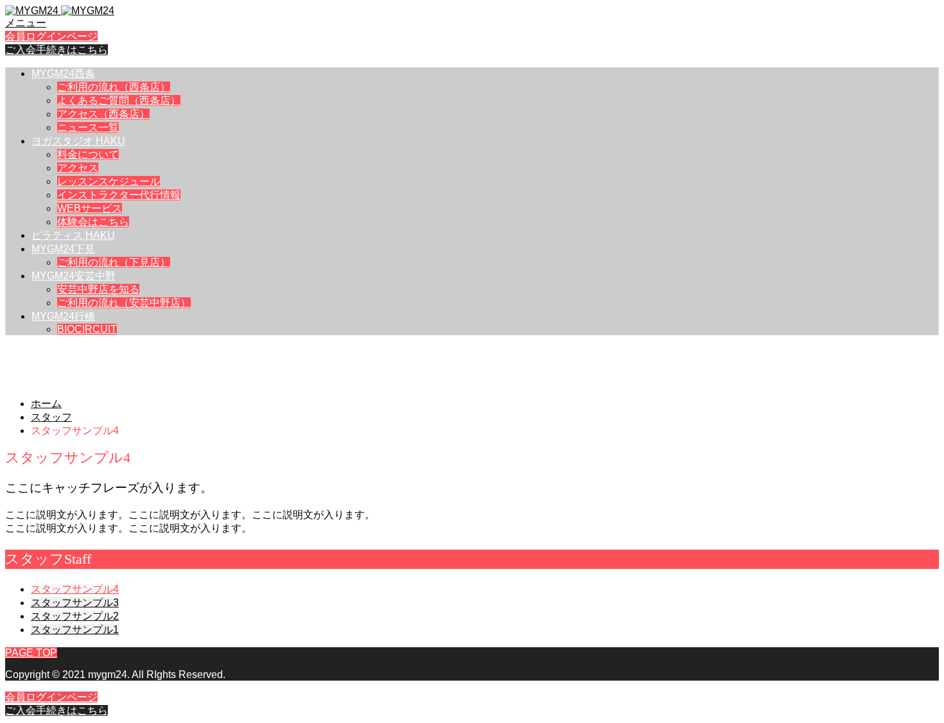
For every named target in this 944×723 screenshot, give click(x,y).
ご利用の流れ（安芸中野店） (124, 302)
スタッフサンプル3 (75, 602)
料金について (88, 154)
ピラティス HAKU (73, 235)
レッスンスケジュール (108, 181)
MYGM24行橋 (63, 316)
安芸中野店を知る (98, 289)
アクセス (77, 167)
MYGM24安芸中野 (73, 275)
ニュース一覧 (88, 127)
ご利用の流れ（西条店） (113, 87)
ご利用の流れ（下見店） (113, 262)
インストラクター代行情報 (118, 194)
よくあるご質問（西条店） (118, 100)
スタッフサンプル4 (75, 589)
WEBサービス (89, 208)
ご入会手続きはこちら (56, 49)
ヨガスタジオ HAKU (78, 140)
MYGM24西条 (63, 73)
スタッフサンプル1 (75, 629)
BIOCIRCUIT (87, 329)
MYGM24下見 (63, 248)
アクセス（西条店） (103, 114)
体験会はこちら (93, 221)
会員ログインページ (51, 36)
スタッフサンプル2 (75, 616)
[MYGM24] (59, 10)
